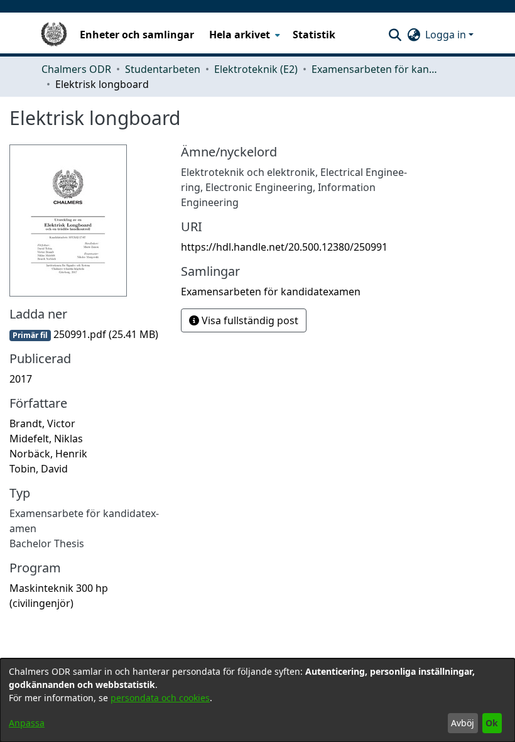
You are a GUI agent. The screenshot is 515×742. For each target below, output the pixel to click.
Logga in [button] (447, 34)
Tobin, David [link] (38, 469)
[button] (395, 34)
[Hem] (54, 34)
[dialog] (257, 700)
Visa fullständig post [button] (248, 320)
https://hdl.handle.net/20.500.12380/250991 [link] (284, 247)
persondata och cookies (160, 698)
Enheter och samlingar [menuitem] (137, 34)
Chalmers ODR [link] (76, 69)
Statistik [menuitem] (314, 34)
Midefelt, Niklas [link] (46, 438)
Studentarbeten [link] (162, 69)
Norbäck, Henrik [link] (48, 454)
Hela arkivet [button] (239, 34)
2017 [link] (20, 379)
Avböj (462, 723)
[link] (83, 334)
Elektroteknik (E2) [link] (256, 69)
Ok (491, 723)
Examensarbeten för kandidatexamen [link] (374, 69)
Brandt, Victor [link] (42, 423)
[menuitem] (243, 34)
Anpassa (27, 723)
